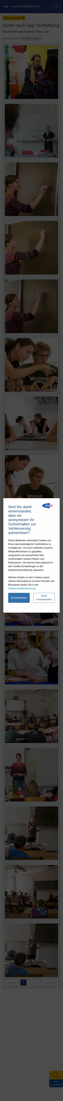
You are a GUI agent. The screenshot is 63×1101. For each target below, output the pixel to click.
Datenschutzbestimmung (21, 588)
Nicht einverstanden (44, 598)
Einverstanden (19, 597)
